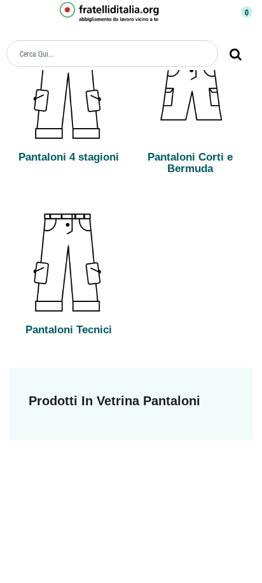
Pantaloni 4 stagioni (68, 157)
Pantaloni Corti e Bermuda (190, 163)
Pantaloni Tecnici (68, 330)
